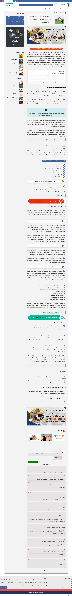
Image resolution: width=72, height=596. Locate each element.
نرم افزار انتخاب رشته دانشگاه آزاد (65, 588)
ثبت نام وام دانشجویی (14, 59)
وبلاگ (40, 590)
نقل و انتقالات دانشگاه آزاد (48, 345)
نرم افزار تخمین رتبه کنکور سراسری (65, 586)
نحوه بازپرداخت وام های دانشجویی (12, 68)
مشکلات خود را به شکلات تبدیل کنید (12, 85)
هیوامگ (32, 590)
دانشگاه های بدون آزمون (40, 4)
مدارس (51, 4)
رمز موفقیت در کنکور (14, 101)
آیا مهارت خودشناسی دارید (13, 81)
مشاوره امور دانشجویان (49, 8)
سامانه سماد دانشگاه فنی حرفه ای (43, 181)
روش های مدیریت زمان (14, 89)
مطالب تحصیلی (62, 8)
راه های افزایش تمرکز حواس (13, 93)
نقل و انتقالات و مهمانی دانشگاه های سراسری (50, 312)
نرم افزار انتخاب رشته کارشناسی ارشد (65, 582)
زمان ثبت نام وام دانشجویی (13, 63)
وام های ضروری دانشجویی (13, 55)
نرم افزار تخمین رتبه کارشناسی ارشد (65, 580)
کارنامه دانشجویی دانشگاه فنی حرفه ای (50, 365)
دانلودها (43, 590)
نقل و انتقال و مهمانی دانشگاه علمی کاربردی (51, 195)
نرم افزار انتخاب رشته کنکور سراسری (65, 584)
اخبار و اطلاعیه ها (36, 590)
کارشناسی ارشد (33, 4)
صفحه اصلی (68, 8)
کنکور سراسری (46, 4)
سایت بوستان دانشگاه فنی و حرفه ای (52, 140)
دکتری (29, 4)
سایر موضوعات (24, 4)
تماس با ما (29, 590)
